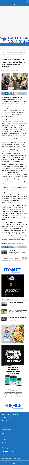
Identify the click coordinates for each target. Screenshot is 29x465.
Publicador (12, 70)
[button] (27, 1)
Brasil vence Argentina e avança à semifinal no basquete (18, 310)
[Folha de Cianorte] (14, 42)
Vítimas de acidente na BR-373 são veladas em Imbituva (18, 318)
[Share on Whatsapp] (22, 93)
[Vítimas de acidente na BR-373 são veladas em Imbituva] (4, 319)
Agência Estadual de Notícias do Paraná (15, 243)
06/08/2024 (5, 70)
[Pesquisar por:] (15, 48)
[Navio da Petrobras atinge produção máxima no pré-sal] (4, 304)
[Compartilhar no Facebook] (3, 93)
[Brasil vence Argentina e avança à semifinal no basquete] (4, 311)
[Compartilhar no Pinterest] (12, 93)
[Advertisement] (14, 21)
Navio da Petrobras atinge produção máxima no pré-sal (16, 303)
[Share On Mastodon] (25, 93)
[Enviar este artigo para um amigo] (16, 93)
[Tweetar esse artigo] (6, 93)
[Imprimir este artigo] (19, 93)
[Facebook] (14, 4)
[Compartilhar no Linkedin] (9, 93)
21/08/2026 (12, 305)
